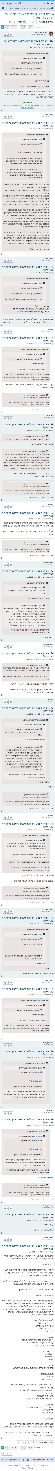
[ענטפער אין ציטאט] (11, 35)
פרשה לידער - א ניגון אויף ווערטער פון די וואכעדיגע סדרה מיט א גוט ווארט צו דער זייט (27, 106)
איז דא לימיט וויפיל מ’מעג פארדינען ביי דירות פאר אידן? (29, 15)
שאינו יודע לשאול (41, 32)
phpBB (34, 1465)
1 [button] (21, 27)
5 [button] (15, 27)
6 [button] (12, 27)
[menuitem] (46, 3)
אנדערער (41, 54)
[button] (30, 27)
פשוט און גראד (36, 58)
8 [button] (5, 27)
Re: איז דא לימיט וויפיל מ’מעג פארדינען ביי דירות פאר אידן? (28, 43)
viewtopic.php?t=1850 (43, 1230)
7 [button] (8, 27)
